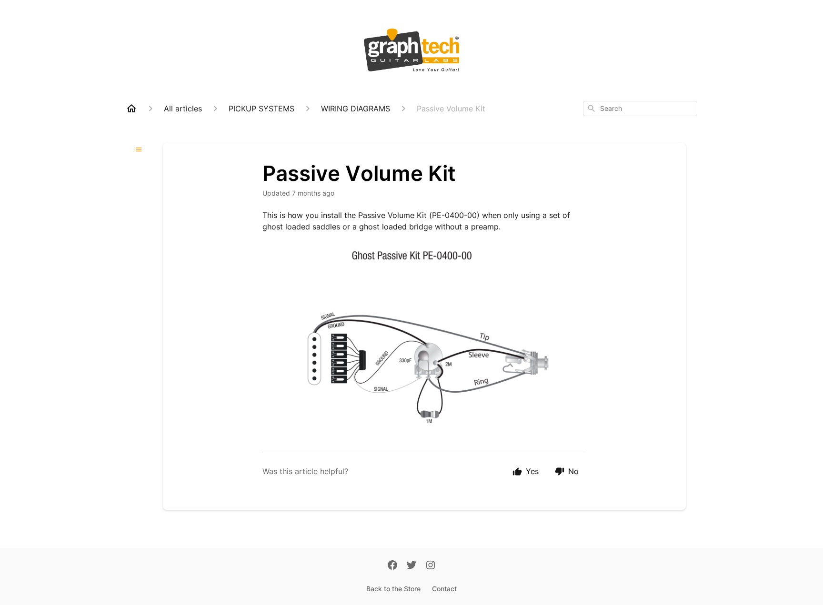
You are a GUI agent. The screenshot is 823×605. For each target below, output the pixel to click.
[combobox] (640, 108)
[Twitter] (411, 566)
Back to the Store (393, 589)
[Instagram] (430, 566)
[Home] (131, 108)
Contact (444, 589)
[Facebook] (392, 566)
